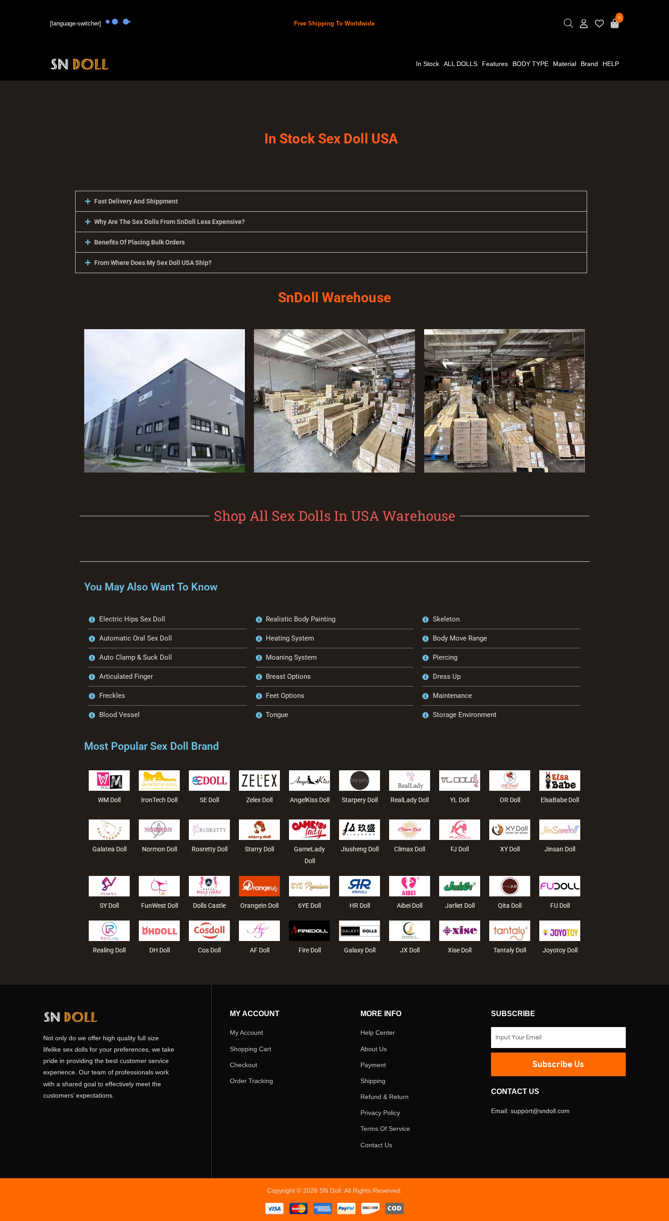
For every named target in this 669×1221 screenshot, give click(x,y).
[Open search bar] (568, 25)
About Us (373, 1049)
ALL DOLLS (460, 63)
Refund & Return (384, 1096)
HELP (611, 63)
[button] (331, 201)
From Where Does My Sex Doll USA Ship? (153, 262)
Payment (373, 1064)
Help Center (377, 1032)
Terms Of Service (385, 1128)
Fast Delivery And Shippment (136, 201)
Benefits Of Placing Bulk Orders (139, 242)
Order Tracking (251, 1080)
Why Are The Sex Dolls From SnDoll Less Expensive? (169, 221)
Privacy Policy (380, 1112)
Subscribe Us (558, 1064)
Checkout (243, 1064)
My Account (246, 1032)
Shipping (372, 1080)
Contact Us (376, 1145)
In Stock (427, 63)
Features (495, 63)
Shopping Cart (250, 1049)
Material (564, 63)
